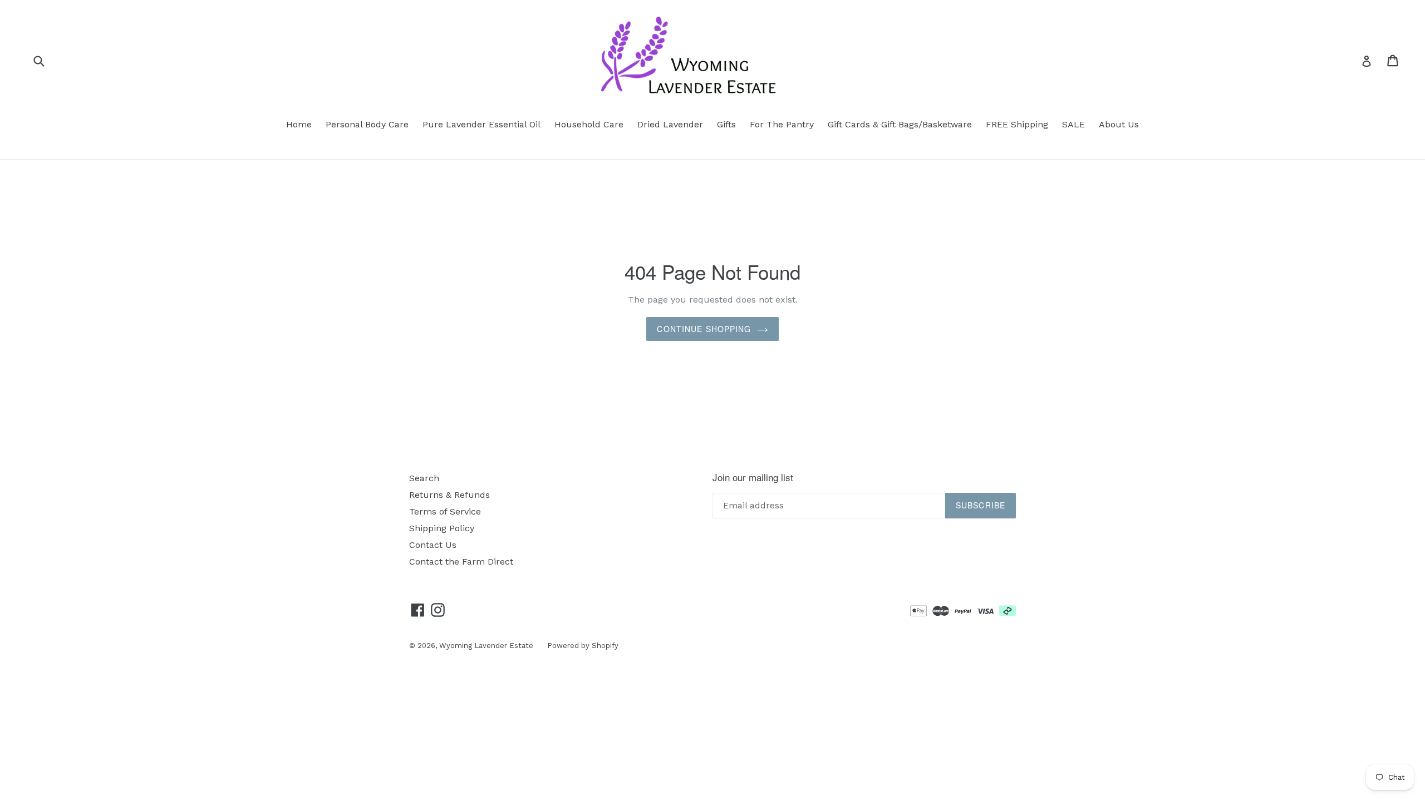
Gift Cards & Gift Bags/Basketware (900, 124)
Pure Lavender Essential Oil (481, 124)
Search (424, 478)
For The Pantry (782, 124)
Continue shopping (704, 328)
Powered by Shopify (582, 645)
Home (299, 124)
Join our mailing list (752, 477)
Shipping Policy (441, 528)
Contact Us (432, 545)
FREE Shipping (1017, 124)
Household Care (588, 124)
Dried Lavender (670, 124)
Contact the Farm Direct (461, 561)
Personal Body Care (367, 124)
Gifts (726, 124)
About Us (1119, 124)
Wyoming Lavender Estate (486, 645)
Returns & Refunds (449, 495)
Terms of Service (445, 511)
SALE (1073, 124)
